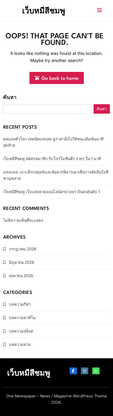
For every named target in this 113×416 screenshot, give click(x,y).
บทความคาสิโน (22, 317)
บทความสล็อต (21, 331)
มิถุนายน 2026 (21, 262)
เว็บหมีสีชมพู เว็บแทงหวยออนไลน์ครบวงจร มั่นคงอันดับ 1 (51, 191)
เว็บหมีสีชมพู (43, 10)
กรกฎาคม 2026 (22, 248)
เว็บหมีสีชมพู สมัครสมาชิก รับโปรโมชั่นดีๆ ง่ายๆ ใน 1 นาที (52, 158)
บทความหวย (20, 344)
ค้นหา (10, 98)
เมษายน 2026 (21, 275)
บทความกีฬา (20, 304)
